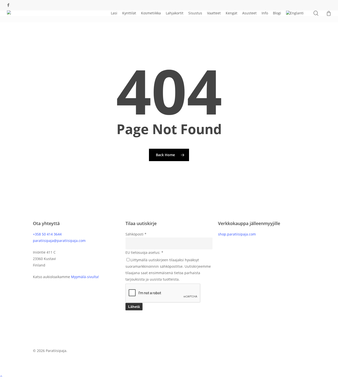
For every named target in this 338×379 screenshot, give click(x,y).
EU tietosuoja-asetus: (144, 252)
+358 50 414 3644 (47, 234)
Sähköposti (135, 234)
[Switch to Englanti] (295, 13)
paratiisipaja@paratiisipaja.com (59, 240)
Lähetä (134, 307)
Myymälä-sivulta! (85, 276)
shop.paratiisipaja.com (237, 234)
